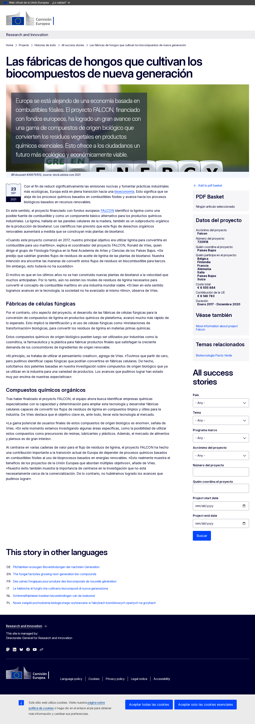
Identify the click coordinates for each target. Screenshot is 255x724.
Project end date (205, 515)
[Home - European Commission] (36, 18)
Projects (24, 45)
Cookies (93, 679)
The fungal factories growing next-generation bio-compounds (54, 574)
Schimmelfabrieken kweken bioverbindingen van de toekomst (54, 596)
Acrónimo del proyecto (210, 447)
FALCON (107, 211)
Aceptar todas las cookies (149, 704)
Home (9, 45)
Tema (197, 412)
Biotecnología (205, 355)
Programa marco (205, 430)
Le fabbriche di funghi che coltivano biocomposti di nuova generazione (60, 588)
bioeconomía (124, 191)
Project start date (205, 498)
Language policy (71, 679)
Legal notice (139, 679)
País (196, 395)
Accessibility (161, 679)
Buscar (202, 536)
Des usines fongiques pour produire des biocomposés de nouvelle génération (64, 581)
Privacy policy (115, 679)
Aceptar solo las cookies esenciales (205, 704)
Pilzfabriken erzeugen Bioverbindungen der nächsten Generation (56, 567)
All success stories (73, 45)
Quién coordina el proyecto (213, 481)
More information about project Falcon (217, 327)
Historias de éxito (45, 45)
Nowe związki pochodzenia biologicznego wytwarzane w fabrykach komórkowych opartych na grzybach (84, 603)
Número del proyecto (208, 465)
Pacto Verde (223, 355)
